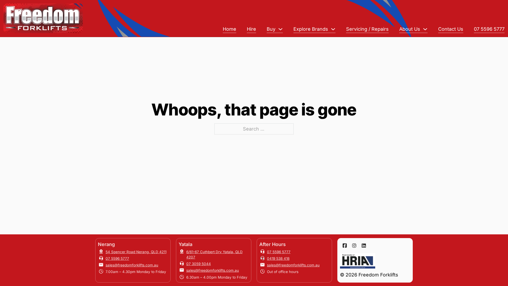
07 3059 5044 (198, 264)
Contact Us (450, 29)
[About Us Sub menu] (425, 29)
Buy (271, 29)
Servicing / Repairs (367, 29)
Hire (251, 29)
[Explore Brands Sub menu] (333, 29)
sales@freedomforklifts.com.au (132, 265)
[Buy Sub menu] (280, 29)
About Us (409, 29)
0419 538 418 (278, 258)
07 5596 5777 (489, 29)
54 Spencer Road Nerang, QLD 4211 (136, 252)
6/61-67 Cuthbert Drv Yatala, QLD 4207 (214, 254)
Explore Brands (310, 29)
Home (229, 29)
